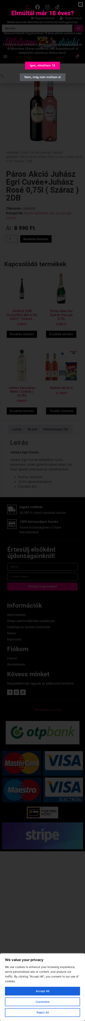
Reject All (43, 1012)
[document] (42, 510)
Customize (42, 1001)
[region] (42, 987)
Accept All (42, 991)
